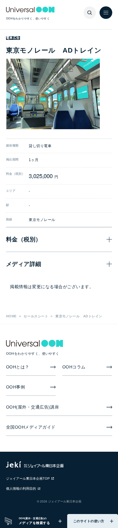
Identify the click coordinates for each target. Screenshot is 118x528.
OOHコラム (74, 367)
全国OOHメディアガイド (31, 427)
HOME (11, 316)
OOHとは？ (17, 367)
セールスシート (36, 316)
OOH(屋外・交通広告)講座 (32, 407)
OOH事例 (15, 387)
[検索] (90, 12)
